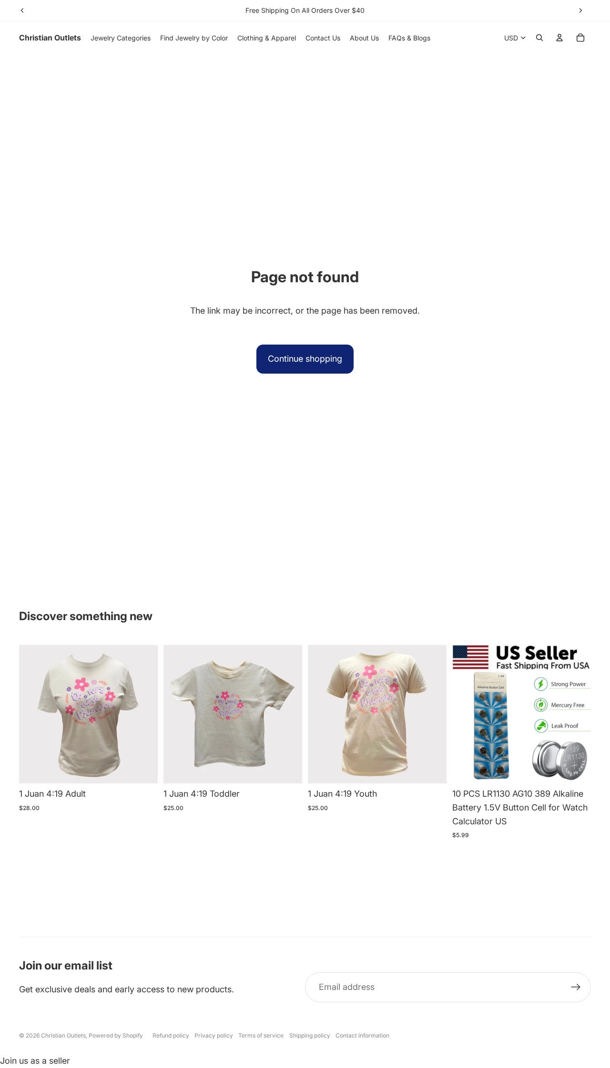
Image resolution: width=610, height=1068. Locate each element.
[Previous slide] (22, 10)
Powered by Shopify (116, 1035)
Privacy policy (213, 1035)
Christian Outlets (63, 1035)
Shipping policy (309, 1035)
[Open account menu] (559, 37)
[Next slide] (580, 10)
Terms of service (261, 1035)
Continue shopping (305, 359)
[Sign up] (576, 987)
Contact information (362, 1035)
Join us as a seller (35, 1061)
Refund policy (170, 1035)
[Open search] (539, 37)
